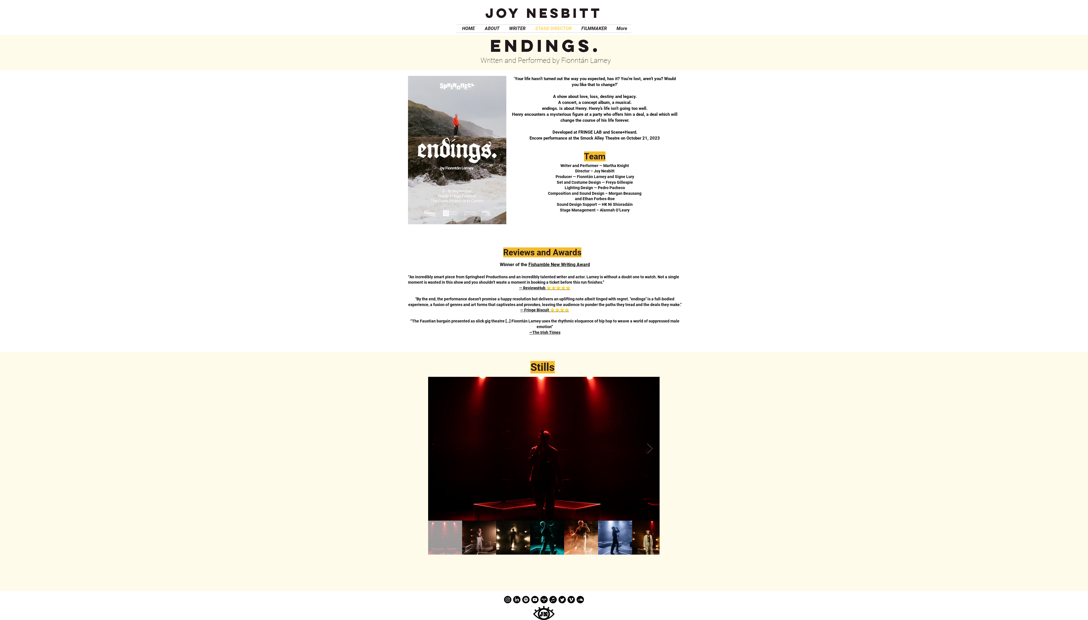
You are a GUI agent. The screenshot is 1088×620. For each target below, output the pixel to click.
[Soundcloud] (580, 599)
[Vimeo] (571, 599)
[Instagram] (507, 599)
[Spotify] (526, 599)
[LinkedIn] (516, 599)
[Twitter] (562, 599)
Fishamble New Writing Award (559, 264)
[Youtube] (535, 599)
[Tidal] (544, 599)
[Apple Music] (553, 599)
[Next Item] (650, 448)
